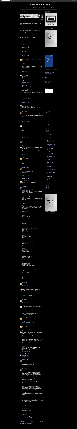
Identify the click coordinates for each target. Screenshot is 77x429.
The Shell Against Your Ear (51, 156)
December (48, 131)
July (47, 138)
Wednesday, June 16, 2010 (28, 322)
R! (22, 145)
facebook (46, 78)
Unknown (23, 73)
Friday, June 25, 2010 (27, 365)
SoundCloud (47, 83)
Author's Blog (47, 82)
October (48, 134)
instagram (46, 76)
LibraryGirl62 (24, 359)
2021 (47, 114)
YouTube (46, 85)
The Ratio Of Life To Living (51, 169)
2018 (47, 118)
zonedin (23, 180)
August (48, 137)
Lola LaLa (24, 330)
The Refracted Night (50, 153)
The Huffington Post (48, 81)
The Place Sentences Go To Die (52, 147)
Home (32, 421)
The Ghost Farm (49, 166)
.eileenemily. (24, 186)
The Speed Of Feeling (50, 141)
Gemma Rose (24, 353)
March (48, 181)
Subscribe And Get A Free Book (50, 72)
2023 (47, 112)
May (47, 178)
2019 (47, 117)
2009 (47, 185)
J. (22, 124)
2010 (47, 130)
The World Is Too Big (50, 159)
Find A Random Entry (48, 73)
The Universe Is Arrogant (51, 172)
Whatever (24, 111)
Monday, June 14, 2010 (27, 48)
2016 (47, 121)
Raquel (23, 299)
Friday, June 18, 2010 (27, 351)
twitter (46, 77)
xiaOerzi (23, 325)
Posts (47, 90)
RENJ (23, 85)
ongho (23, 157)
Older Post (41, 421)
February (48, 182)
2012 (47, 127)
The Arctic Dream (49, 176)
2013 (47, 125)
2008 (47, 187)
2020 (47, 115)
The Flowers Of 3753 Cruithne (51, 143)
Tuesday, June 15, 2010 (27, 309)
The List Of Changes (50, 170)
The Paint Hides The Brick (51, 155)
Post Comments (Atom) (28, 423)
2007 (47, 188)
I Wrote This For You (38, 4)
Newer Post (22, 421)
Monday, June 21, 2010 (27, 356)
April (47, 179)
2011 (47, 128)
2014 (47, 124)
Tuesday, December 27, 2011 (28, 417)
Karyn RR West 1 (25, 368)
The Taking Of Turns (25, 13)
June (48, 140)
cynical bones (24, 167)
